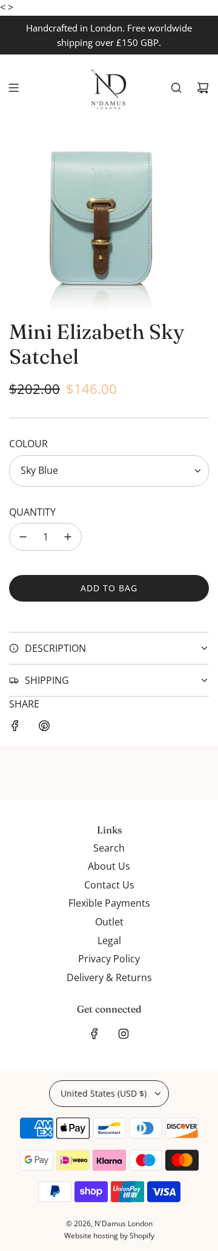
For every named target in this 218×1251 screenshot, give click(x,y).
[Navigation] (13, 87)
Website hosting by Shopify (109, 1235)
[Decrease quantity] (23, 537)
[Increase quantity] (67, 537)
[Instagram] (123, 1033)
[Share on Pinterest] (44, 728)
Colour (28, 443)
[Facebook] (94, 1033)
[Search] (176, 87)
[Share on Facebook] (15, 728)
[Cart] (203, 87)
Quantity (32, 512)
